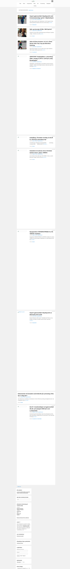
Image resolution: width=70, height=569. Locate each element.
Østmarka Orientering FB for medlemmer (23, 517)
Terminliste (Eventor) (20, 543)
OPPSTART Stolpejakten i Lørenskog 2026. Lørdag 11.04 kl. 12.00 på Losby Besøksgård (41, 58)
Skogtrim (18, 514)
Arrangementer (29, 3)
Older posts (19, 486)
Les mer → (51, 22)
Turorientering (42, 3)
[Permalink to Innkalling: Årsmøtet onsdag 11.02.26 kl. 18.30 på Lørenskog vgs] (22, 141)
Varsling (35, 5)
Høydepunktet (34, 24)
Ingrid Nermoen (31, 10)
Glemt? (21, 555)
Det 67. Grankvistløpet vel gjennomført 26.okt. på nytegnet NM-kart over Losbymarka (42, 408)
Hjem (20, 3)
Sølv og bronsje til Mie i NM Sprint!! (41, 29)
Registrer (24, 555)
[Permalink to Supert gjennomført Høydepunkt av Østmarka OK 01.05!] (22, 350)
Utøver (24, 3)
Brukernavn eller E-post (20, 549)
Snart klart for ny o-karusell (21, 568)
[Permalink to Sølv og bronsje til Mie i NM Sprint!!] (22, 32)
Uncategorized (34, 52)
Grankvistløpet (39, 418)
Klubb (34, 3)
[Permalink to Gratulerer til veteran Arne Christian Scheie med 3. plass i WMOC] (22, 188)
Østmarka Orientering (20, 508)
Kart (37, 3)
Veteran (33, 159)
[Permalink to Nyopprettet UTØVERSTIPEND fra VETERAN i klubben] (22, 269)
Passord (18, 552)
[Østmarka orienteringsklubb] (33, 1)
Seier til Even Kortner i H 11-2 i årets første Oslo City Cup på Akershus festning (41, 43)
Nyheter (33, 146)
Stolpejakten (49, 3)
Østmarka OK (19, 511)
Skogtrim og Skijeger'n (20, 509)
